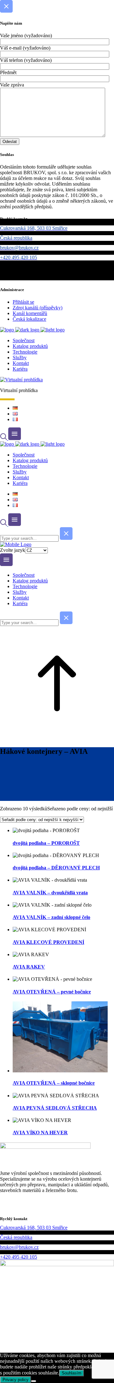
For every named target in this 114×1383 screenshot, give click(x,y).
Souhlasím (71, 1373)
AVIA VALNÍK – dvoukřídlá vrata (50, 892)
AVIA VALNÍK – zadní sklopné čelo (51, 917)
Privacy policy (15, 1379)
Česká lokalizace (29, 319)
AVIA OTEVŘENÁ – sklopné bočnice (54, 1083)
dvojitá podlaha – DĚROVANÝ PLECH (56, 867)
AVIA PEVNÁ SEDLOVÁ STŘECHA (55, 1108)
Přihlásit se (23, 302)
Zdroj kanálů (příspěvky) (37, 307)
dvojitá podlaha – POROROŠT (46, 843)
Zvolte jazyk (12, 550)
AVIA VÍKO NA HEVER (40, 1132)
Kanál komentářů (30, 313)
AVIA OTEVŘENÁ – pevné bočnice (52, 991)
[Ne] (33, 1381)
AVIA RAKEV (29, 966)
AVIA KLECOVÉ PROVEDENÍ (48, 942)
